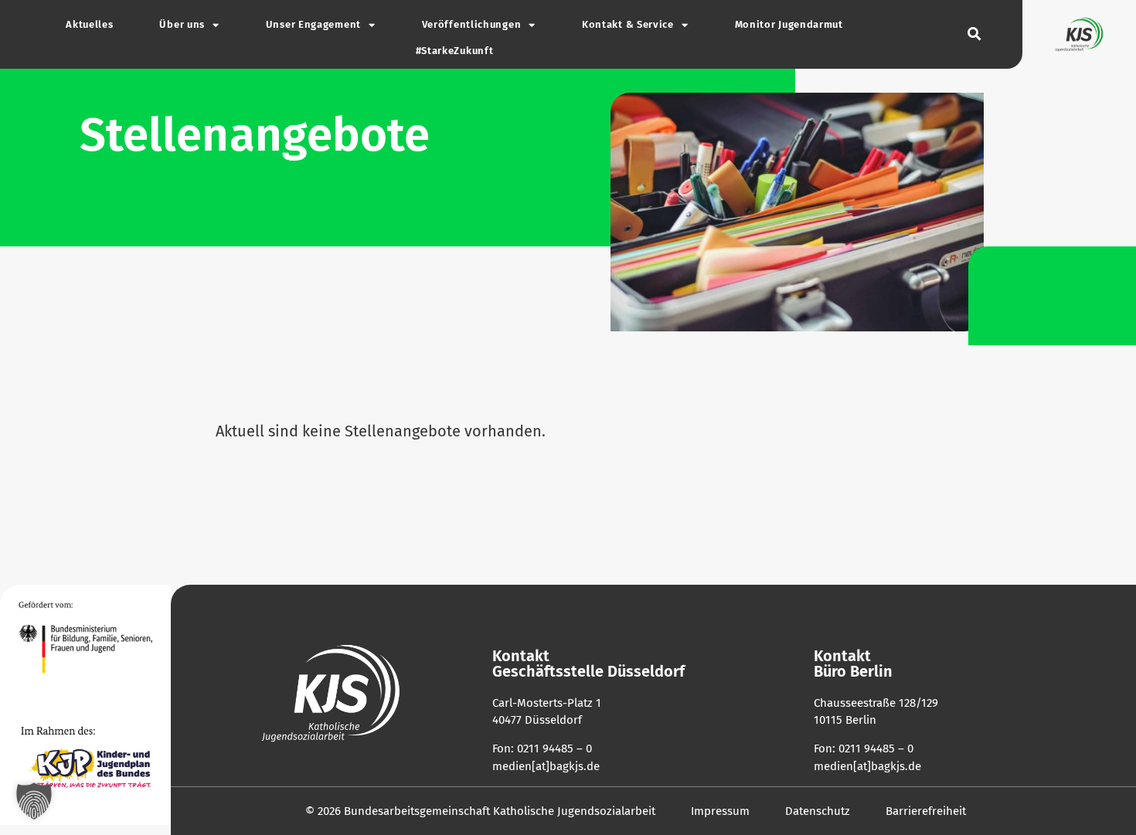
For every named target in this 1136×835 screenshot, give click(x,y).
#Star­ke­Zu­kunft (455, 51)
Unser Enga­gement (313, 25)
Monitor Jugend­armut (789, 25)
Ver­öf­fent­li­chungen (472, 25)
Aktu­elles (89, 25)
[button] (974, 34)
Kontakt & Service (628, 25)
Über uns (182, 25)
